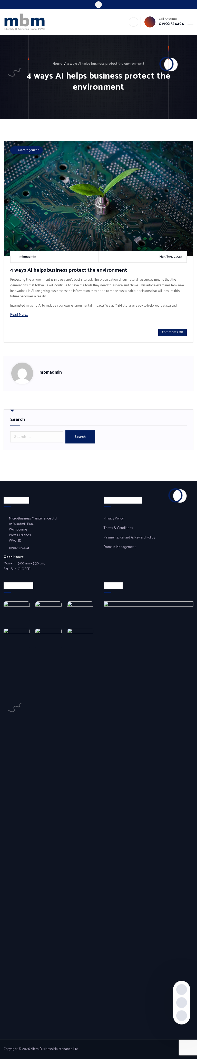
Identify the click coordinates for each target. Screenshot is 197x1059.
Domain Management (119, 547)
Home (57, 64)
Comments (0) (172, 332)
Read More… (19, 314)
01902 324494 (171, 24)
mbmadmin (51, 372)
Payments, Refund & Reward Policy (129, 537)
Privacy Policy (114, 518)
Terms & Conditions (118, 528)
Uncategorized (28, 150)
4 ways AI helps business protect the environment (105, 64)
